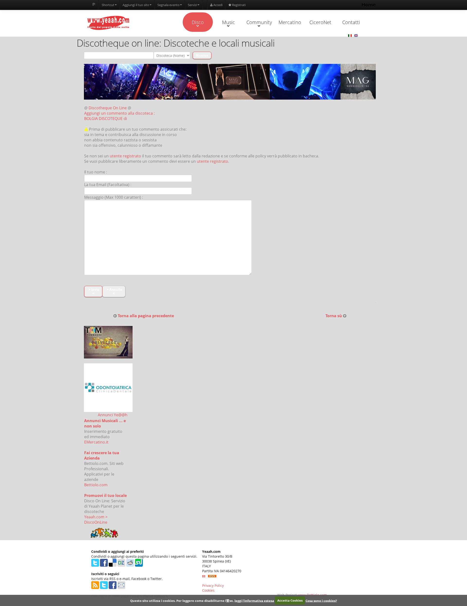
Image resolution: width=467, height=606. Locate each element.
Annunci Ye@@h (112, 415)
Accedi (218, 5)
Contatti (351, 22)
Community (259, 22)
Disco (198, 22)
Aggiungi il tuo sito (136, 5)
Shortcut (108, 5)
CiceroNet (320, 22)
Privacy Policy (213, 585)
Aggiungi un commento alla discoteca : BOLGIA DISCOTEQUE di (119, 116)
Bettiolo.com (96, 484)
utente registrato (125, 156)
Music (228, 22)
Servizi (192, 5)
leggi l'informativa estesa (254, 600)
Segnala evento (168, 5)
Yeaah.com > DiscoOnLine (96, 519)
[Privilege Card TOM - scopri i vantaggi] (108, 342)
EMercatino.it (96, 442)
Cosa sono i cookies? (321, 600)
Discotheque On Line (108, 108)
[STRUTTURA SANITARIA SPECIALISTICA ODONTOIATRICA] (108, 387)
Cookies (208, 590)
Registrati (238, 5)
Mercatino (289, 22)
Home (368, 4)
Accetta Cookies (290, 600)
